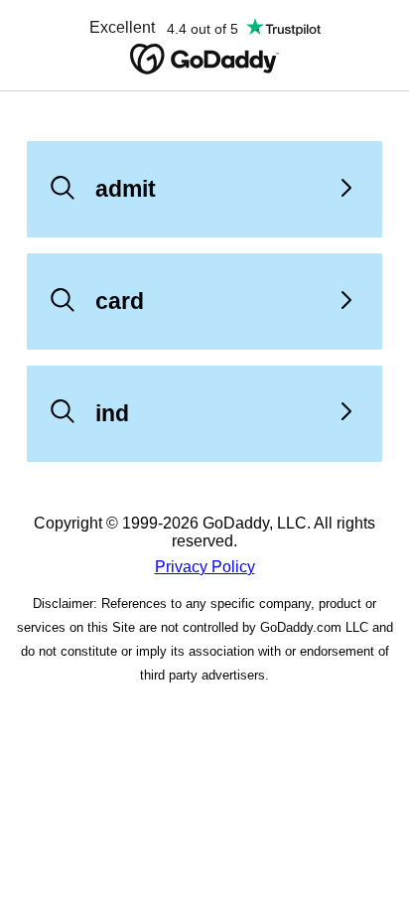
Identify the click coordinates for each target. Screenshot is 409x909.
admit (125, 189)
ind (112, 413)
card (119, 301)
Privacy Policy (205, 566)
